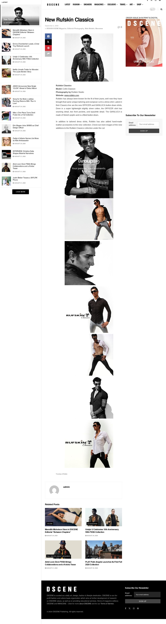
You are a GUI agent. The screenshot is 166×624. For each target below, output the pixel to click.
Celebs (49, 524)
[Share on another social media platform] (48, 54)
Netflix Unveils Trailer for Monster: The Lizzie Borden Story (26, 70)
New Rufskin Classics (13, 19)
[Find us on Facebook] (125, 608)
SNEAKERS (88, 4)
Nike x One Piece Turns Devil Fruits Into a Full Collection (24, 113)
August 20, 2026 (92, 568)
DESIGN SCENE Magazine (56, 28)
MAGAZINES (98, 4)
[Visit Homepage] (53, 4)
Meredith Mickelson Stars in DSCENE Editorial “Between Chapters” (23, 32)
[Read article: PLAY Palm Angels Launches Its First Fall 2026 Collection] (103, 549)
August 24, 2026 (51, 535)
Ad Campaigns (92, 556)
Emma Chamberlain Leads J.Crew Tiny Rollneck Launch (26, 45)
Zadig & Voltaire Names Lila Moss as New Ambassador (26, 139)
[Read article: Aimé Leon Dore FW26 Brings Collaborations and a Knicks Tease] (63, 549)
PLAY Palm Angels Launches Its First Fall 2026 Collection (103, 563)
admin (66, 486)
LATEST (67, 4)
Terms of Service (107, 603)
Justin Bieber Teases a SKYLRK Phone (25, 178)
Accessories (92, 524)
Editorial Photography (75, 28)
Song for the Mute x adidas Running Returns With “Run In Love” (24, 101)
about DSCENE (85, 603)
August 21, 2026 (51, 568)
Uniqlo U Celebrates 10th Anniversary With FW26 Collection (26, 57)
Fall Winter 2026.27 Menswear (58, 556)
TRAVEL (123, 4)
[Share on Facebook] (48, 36)
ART (131, 4)
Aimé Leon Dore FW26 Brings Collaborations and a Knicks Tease (24, 166)
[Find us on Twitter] (130, 608)
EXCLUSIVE (112, 4)
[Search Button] (161, 9)
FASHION (76, 4)
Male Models (89, 28)
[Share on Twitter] (48, 42)
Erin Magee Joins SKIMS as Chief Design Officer (26, 126)
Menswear (99, 28)
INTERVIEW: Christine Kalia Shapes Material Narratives (23, 152)
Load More (20, 192)
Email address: (132, 123)
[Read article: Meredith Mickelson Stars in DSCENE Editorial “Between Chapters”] (63, 517)
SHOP (139, 4)
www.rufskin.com (71, 95)
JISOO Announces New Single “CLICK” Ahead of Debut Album (25, 87)
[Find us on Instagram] (134, 608)
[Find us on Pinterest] (138, 608)
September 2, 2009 (51, 25)
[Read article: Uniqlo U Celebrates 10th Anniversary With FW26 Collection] (103, 517)
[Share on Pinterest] (48, 48)
